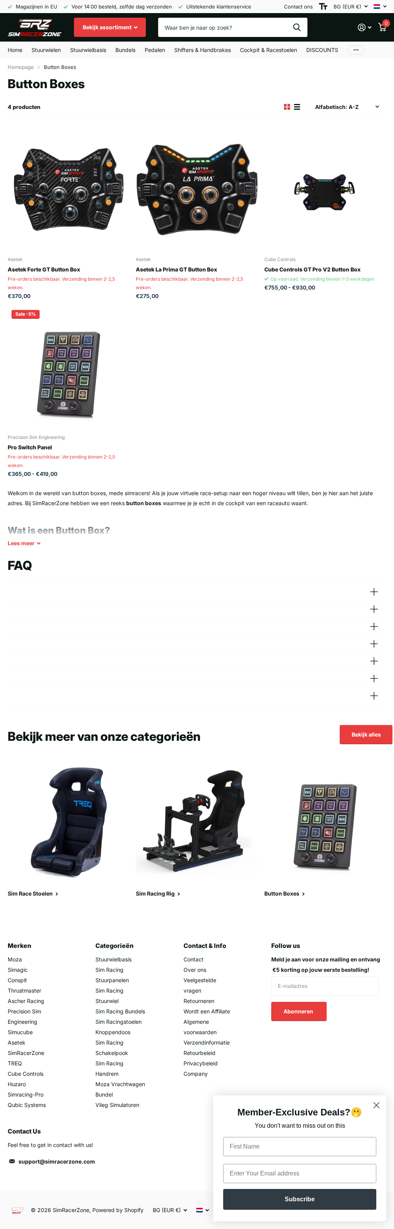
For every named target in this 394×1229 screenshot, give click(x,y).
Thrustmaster (24, 990)
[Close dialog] (376, 1105)
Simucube (20, 1032)
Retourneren (199, 1001)
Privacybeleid (201, 1063)
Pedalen (155, 50)
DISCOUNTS (322, 50)
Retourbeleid (199, 1053)
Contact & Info (205, 945)
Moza (15, 959)
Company (196, 1073)
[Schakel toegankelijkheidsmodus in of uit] (323, 7)
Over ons (195, 969)
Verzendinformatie (207, 1042)
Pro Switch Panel (30, 447)
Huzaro (17, 1084)
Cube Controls (25, 1073)
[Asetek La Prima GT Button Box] (197, 189)
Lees (21, 543)
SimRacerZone (26, 1053)
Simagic (18, 969)
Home (15, 50)
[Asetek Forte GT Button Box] (69, 189)
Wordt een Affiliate (207, 1011)
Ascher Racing (26, 1001)
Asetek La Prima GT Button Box (176, 269)
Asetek (16, 1042)
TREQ (15, 1063)
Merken (19, 945)
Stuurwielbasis (113, 959)
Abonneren (299, 1011)
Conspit (17, 980)
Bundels (125, 50)
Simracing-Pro (25, 1094)
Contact (194, 959)
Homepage (21, 67)
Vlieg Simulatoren (117, 1105)
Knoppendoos (112, 1032)
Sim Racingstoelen (118, 1021)
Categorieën (114, 945)
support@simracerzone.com (56, 1161)
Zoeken (296, 27)
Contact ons (298, 6)
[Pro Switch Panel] (69, 367)
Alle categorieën (46, 50)
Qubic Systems (27, 1105)
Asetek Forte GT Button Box (44, 269)
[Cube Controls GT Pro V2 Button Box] (325, 189)
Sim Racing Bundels (120, 1011)
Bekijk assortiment (108, 27)
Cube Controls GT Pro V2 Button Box (312, 269)
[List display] (297, 107)
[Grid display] (287, 107)
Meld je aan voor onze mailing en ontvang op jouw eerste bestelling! (325, 964)
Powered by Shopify (118, 1210)
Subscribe (300, 1199)
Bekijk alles (366, 734)
